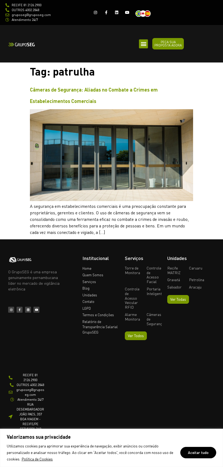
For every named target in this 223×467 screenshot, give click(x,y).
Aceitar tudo (198, 452)
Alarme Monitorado (134, 316)
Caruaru (195, 268)
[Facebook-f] (106, 12)
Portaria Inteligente (155, 291)
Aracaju (195, 287)
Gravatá (173, 279)
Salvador (174, 287)
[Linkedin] (117, 12)
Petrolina (196, 279)
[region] (111, 448)
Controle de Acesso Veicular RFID (132, 298)
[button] (143, 43)
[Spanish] (149, 13)
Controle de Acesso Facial (154, 275)
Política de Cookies (37, 459)
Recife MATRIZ (174, 270)
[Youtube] (127, 12)
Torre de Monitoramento (137, 270)
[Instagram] (95, 12)
